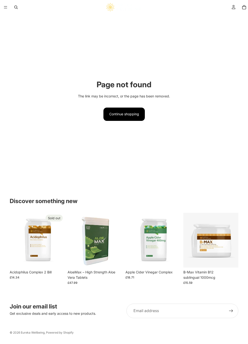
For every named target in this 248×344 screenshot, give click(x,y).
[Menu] (5, 7)
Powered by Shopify (60, 332)
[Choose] (115, 260)
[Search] (16, 7)
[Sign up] (231, 311)
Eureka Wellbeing (33, 332)
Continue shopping (124, 114)
